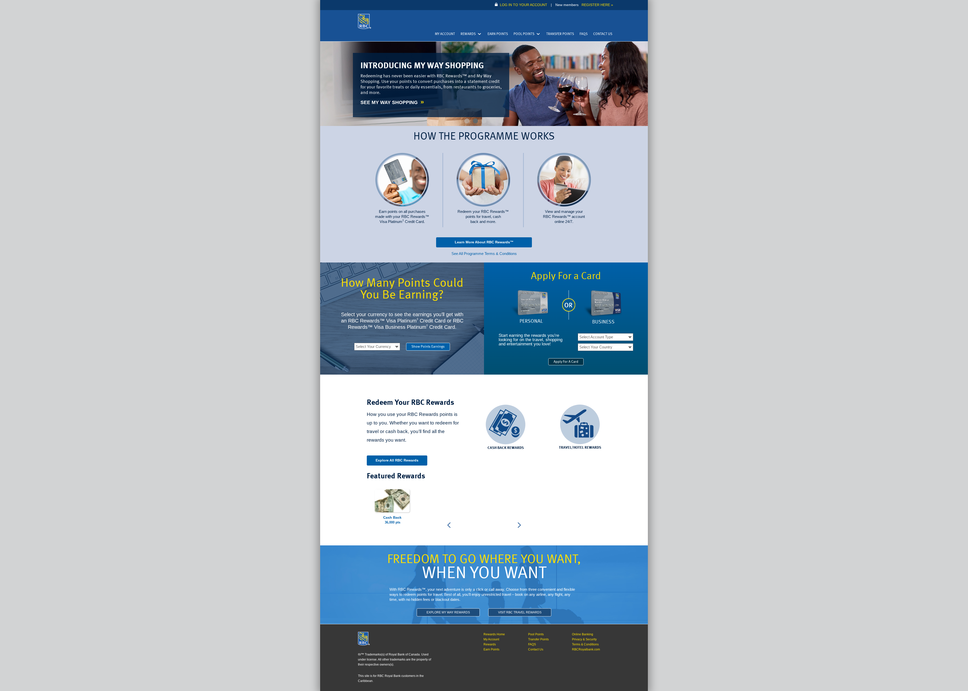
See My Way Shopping (389, 102)
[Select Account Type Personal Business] (605, 337)
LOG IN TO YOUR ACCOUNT (523, 5)
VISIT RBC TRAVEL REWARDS (519, 612)
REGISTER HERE (596, 5)
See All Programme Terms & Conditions (484, 253)
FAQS (584, 34)
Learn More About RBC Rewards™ (484, 242)
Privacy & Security (584, 639)
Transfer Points (560, 34)
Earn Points (498, 34)
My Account (445, 34)
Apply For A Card (566, 362)
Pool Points (523, 34)
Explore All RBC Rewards (397, 460)
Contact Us (602, 34)
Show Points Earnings (428, 346)
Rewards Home (494, 634)
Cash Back (392, 517)
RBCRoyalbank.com (586, 649)
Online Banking (582, 634)
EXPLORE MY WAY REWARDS (448, 612)
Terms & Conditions (585, 644)
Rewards (468, 34)
